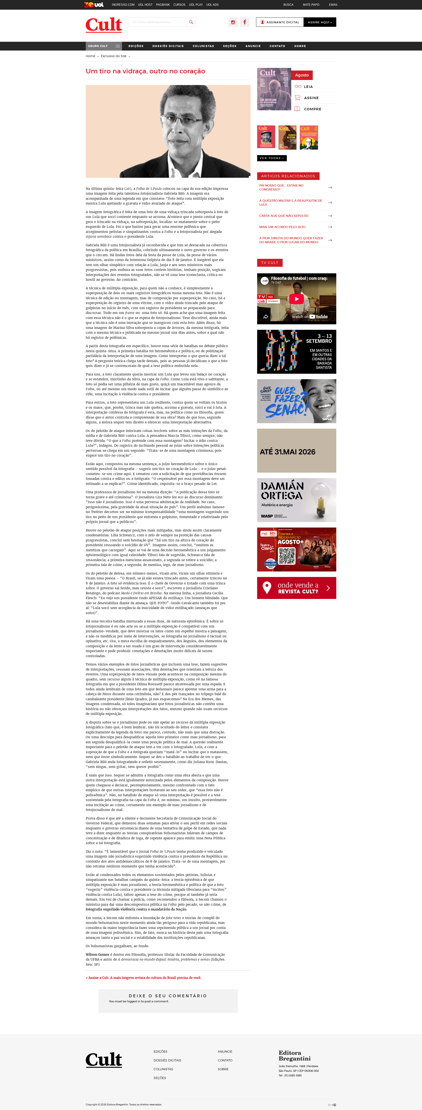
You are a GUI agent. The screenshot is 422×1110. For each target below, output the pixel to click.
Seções (230, 46)
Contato (278, 46)
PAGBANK (163, 4)
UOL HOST (145, 4)
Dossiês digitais (168, 46)
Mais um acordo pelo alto (282, 227)
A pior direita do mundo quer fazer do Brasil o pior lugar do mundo (291, 240)
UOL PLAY (196, 4)
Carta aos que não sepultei (283, 216)
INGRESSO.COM (123, 4)
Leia (308, 86)
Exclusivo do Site (113, 56)
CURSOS (179, 4)
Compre (313, 109)
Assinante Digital (283, 22)
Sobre (300, 46)
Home (90, 56)
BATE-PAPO (311, 4)
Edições (136, 46)
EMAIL (333, 4)
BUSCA (288, 4)
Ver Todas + (272, 158)
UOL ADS (212, 4)
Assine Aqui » (320, 22)
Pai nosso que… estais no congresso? (281, 187)
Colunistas (203, 46)
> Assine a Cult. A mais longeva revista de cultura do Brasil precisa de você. (144, 978)
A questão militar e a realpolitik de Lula (290, 203)
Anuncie (253, 46)
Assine (311, 98)
